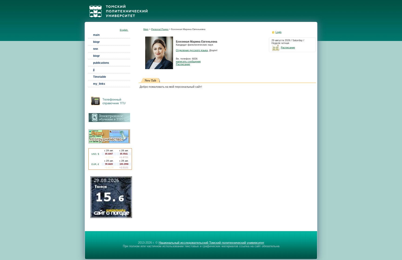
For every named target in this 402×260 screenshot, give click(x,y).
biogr (96, 42)
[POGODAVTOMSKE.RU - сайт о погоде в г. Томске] (111, 217)
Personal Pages (159, 29)
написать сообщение (188, 61)
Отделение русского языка (192, 50)
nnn (95, 49)
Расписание (183, 64)
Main (145, 29)
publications (101, 62)
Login (278, 32)
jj (93, 69)
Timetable (99, 76)
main (96, 35)
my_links (99, 83)
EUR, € (95, 164)
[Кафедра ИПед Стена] (109, 142)
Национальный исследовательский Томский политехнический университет (211, 242)
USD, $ (95, 154)
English (124, 30)
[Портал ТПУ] (118, 21)
